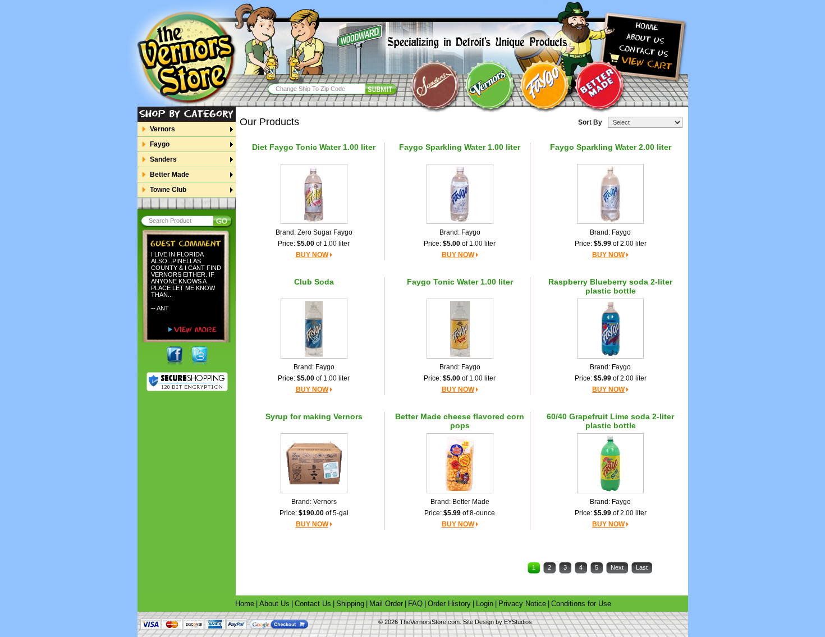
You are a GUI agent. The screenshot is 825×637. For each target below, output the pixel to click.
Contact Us (313, 603)
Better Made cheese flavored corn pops (459, 421)
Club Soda (314, 281)
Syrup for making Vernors (314, 416)
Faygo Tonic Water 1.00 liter (460, 281)
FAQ (415, 603)
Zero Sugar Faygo (324, 232)
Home (244, 603)
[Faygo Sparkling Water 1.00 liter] (459, 194)
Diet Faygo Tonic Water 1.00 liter (313, 147)
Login (484, 603)
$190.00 (311, 513)
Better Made (169, 174)
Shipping (350, 603)
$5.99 (602, 244)
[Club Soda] (314, 328)
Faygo (159, 144)
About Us (274, 603)
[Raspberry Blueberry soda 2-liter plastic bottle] (610, 328)
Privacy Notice (522, 603)
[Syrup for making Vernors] (314, 463)
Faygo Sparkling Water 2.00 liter (610, 147)
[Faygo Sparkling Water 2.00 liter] (610, 194)
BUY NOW (312, 255)
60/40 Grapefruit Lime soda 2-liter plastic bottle (610, 421)
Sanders (163, 159)
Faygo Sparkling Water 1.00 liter (459, 147)
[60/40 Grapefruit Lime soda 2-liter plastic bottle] (610, 463)
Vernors (162, 129)
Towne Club (168, 190)
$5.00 (305, 244)
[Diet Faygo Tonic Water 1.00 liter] (313, 194)
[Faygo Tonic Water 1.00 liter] (460, 328)
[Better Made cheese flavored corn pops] (460, 463)
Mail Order (386, 603)
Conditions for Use (581, 603)
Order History (449, 603)
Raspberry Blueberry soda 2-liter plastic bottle (610, 286)
